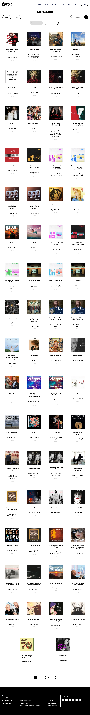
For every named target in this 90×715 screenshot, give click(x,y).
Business (84, 4)
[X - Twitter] (80, 700)
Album (6, 17)
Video (16, 17)
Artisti (54, 4)
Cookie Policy (50, 702)
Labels (75, 4)
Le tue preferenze (52, 703)
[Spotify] (76, 700)
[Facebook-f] (66, 700)
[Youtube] (70, 700)
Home (39, 4)
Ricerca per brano (51, 22)
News (69, 4)
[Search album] (86, 17)
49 (54, 677)
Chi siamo (46, 4)
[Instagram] (63, 700)
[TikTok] (73, 700)
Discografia (62, 4)
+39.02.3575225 (5, 705)
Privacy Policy (51, 700)
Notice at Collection (52, 705)
